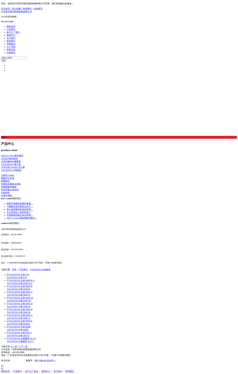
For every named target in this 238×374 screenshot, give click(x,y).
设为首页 (5, 8)
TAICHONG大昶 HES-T (18, 335)
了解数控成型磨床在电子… (20, 206)
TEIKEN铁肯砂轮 (9, 158)
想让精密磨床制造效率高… (20, 209)
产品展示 (11, 29)
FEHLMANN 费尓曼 (11, 164)
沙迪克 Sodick (7, 175)
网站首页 (11, 26)
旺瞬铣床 (5, 181)
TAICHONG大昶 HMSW (18, 324)
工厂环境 (11, 47)
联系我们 (27, 8)
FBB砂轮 (5, 192)
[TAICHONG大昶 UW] (18, 274)
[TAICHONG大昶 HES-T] (19, 332)
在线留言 (38, 8)
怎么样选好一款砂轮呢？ (19, 212)
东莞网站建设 (18, 360)
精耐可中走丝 (7, 178)
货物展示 (11, 44)
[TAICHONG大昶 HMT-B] (20, 309)
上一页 (13, 346)
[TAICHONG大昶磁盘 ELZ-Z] (21, 338)
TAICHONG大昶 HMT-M (19, 301)
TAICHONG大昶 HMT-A (18, 318)
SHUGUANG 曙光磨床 (12, 155)
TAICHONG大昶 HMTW (18, 289)
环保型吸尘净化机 (10, 190)
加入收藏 (16, 8)
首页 (14, 269)
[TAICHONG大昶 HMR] (19, 327)
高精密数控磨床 (9, 187)
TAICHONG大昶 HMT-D (18, 306)
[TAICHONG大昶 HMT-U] (20, 292)
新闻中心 (11, 35)
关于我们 (11, 38)
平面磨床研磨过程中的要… (20, 215)
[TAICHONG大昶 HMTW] (20, 286)
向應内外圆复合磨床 (11, 184)
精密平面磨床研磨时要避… (20, 203)
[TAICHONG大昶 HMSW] (19, 321)
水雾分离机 (6, 195)
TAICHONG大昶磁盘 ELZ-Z (20, 341)
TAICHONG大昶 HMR (17, 330)
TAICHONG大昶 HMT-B (18, 312)
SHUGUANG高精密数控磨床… (22, 218)
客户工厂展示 (13, 32)
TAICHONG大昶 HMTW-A (20, 283)
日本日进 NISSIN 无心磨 (13, 167)
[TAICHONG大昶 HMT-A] (20, 315)
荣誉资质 (11, 49)
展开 (3, 137)
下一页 (24, 346)
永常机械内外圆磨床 (11, 161)
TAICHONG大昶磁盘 (11, 170)
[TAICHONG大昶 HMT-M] (20, 298)
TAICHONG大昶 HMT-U (18, 295)
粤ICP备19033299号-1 (45, 360)
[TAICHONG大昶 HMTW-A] (21, 280)
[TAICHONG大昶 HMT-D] (20, 303)
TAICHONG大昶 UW (17, 277)
